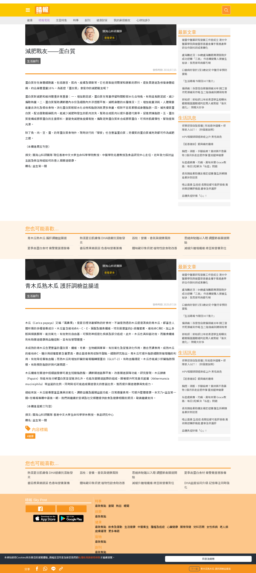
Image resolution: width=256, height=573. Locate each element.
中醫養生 (143, 527)
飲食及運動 (115, 527)
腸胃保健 (185, 527)
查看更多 (109, 37)
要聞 (111, 506)
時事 (76, 20)
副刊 (87, 20)
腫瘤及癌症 (158, 527)
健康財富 (102, 20)
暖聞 (126, 506)
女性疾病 (212, 527)
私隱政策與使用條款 (89, 557)
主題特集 (61, 20)
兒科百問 (198, 527)
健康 (30, 20)
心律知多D (143, 20)
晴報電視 (44, 20)
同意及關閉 (208, 558)
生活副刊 (33, 61)
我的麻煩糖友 (122, 20)
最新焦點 (100, 506)
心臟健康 (172, 527)
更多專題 (113, 531)
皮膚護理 (100, 531)
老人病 (224, 527)
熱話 (119, 506)
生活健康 (129, 527)
